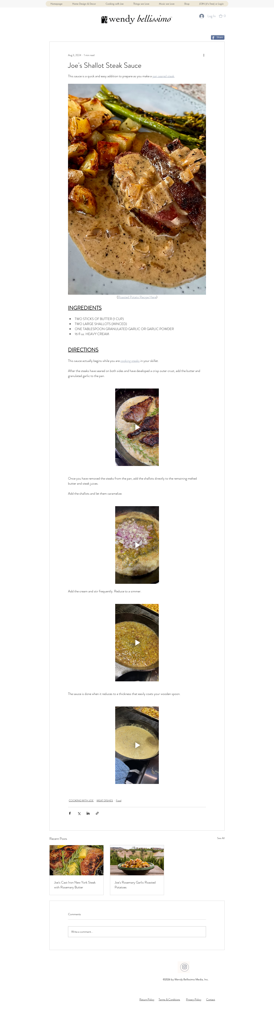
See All (221, 838)
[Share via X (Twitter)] (79, 813)
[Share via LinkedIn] (88, 813)
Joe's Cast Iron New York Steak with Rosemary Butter (75, 885)
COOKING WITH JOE (81, 800)
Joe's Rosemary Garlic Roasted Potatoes (135, 885)
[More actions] (203, 55)
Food (118, 800)
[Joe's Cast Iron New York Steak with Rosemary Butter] (76, 860)
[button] (186, 4)
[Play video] (137, 427)
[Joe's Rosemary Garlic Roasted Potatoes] (137, 860)
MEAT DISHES (105, 800)
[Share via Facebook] (70, 813)
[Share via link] (97, 813)
